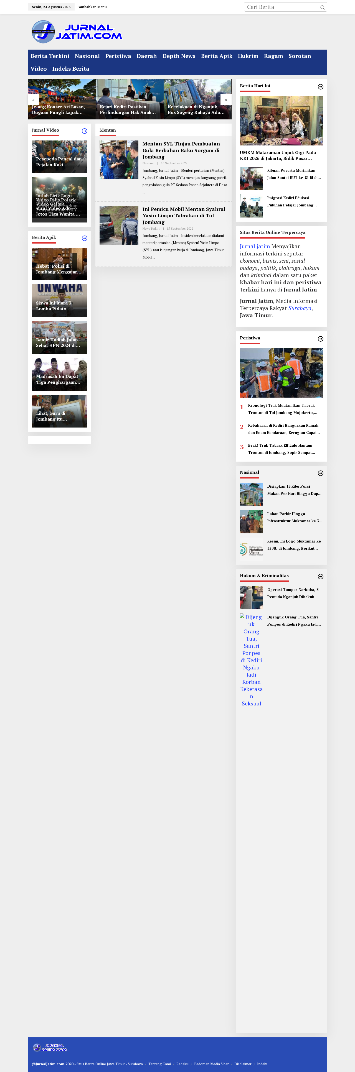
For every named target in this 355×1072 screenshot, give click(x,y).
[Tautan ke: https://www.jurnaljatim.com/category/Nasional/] (320, 473)
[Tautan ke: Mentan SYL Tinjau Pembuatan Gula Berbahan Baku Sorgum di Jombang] (119, 159)
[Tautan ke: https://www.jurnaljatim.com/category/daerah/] (320, 86)
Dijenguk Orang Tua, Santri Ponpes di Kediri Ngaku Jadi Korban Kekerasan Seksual (292, 621)
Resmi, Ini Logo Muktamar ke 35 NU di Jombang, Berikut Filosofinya (294, 545)
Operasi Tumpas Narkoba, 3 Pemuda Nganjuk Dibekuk (292, 593)
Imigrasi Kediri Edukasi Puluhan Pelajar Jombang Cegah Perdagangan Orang (292, 202)
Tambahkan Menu (92, 7)
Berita (90, 1063)
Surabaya (299, 308)
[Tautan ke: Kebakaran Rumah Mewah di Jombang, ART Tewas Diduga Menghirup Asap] (201, 99)
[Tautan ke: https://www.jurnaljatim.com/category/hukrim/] (320, 576)
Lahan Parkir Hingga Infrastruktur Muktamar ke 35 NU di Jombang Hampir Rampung (294, 518)
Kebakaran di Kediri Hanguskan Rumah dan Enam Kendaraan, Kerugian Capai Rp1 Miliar (283, 429)
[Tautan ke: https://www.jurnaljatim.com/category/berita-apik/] (84, 238)
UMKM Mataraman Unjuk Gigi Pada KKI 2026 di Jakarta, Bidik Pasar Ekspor (278, 155)
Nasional (148, 163)
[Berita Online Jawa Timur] (76, 31)
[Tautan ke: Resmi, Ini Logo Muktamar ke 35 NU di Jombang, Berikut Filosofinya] (251, 548)
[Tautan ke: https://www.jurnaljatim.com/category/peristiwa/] (320, 339)
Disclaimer (243, 1063)
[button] (322, 7)
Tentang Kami (159, 1063)
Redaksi (182, 1063)
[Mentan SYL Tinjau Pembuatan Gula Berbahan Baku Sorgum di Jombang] (144, 192)
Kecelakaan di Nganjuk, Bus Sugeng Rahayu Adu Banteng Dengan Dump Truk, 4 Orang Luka (129, 110)
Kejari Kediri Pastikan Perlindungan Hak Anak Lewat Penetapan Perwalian (61, 110)
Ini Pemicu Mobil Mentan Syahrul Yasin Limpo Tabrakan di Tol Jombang (184, 215)
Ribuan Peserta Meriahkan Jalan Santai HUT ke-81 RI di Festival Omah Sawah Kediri (292, 174)
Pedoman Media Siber (211, 1063)
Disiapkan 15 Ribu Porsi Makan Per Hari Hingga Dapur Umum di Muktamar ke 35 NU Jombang (294, 490)
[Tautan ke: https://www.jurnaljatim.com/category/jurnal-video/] (84, 131)
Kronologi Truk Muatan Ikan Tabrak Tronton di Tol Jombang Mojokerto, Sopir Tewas (281, 409)
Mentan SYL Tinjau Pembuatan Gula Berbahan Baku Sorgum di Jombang (181, 150)
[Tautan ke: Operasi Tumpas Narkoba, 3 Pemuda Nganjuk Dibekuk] (251, 597)
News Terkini (151, 229)
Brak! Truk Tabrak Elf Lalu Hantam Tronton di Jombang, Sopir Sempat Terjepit (280, 449)
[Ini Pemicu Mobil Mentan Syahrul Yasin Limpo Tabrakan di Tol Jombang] (154, 257)
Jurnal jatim (255, 246)
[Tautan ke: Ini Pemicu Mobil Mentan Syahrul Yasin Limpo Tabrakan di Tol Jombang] (119, 224)
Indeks (262, 1063)
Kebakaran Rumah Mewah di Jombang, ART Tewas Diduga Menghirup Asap (199, 110)
